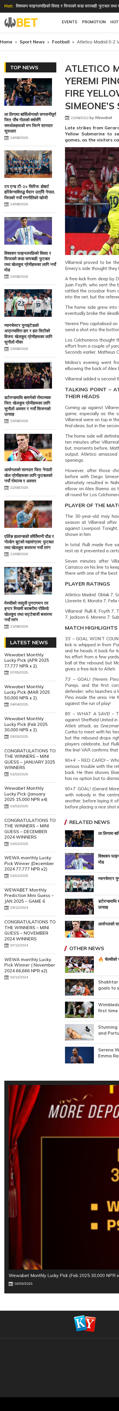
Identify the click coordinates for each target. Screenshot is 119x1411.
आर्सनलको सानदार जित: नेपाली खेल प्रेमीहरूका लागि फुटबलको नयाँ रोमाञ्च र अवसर (28, 475)
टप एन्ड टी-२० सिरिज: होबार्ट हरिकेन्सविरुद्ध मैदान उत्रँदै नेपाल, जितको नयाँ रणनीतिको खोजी (29, 192)
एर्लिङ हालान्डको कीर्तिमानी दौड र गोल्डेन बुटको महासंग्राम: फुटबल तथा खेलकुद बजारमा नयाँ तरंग (29, 542)
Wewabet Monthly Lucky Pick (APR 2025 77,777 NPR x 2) (26, 660)
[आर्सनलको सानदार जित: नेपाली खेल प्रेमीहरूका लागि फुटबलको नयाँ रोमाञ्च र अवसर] (28, 448)
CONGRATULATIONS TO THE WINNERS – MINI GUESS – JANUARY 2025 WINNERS (30, 759)
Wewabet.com (21, 23)
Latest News (29, 642)
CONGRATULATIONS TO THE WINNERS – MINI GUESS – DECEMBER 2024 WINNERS (30, 829)
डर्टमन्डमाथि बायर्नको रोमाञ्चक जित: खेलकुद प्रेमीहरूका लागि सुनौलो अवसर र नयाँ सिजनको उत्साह (27, 406)
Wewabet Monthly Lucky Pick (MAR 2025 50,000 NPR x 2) (27, 692)
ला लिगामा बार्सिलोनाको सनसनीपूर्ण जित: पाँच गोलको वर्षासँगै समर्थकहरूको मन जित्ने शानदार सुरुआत (30, 123)
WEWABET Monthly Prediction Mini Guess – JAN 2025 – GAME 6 (29, 895)
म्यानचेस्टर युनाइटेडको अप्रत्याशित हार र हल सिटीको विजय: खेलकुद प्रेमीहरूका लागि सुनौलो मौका (28, 334)
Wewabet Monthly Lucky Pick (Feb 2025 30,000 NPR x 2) (26, 724)
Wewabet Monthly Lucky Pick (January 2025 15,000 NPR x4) (25, 793)
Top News (24, 67)
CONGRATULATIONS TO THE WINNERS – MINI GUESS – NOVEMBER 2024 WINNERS (30, 930)
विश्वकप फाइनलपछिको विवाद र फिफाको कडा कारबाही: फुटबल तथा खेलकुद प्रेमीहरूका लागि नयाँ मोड (30, 261)
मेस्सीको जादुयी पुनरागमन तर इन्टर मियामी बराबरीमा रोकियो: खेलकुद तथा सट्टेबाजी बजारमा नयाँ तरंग (28, 611)
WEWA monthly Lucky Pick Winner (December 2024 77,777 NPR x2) (29, 863)
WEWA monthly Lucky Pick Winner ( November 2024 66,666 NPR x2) (29, 965)
